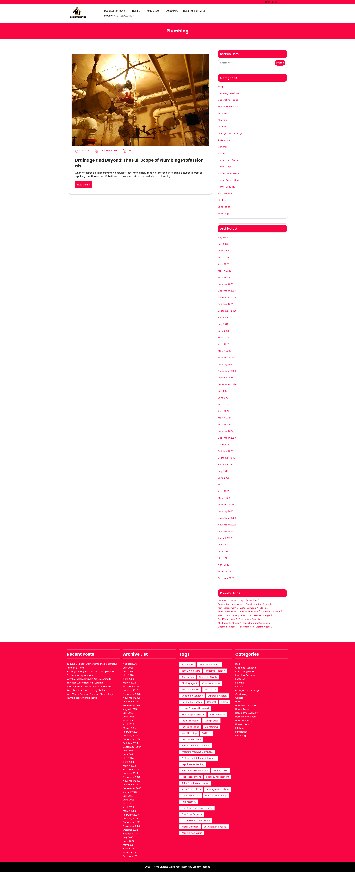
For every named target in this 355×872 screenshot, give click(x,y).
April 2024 (223, 411)
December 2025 (227, 290)
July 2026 (223, 244)
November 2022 (227, 524)
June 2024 (224, 397)
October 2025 (225, 304)
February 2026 (226, 277)
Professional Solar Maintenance (199, 758)
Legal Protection (248, 600)
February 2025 (226, 357)
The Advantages (191, 795)
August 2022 (225, 538)
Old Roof (264, 608)
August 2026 (225, 237)
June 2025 (224, 331)
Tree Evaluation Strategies (259, 604)
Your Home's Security (249, 619)
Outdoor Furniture (271, 611)
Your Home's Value (192, 833)
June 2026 (224, 250)
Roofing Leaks (220, 770)
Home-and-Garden (229, 160)
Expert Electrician (217, 695)
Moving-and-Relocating (118, 15)
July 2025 (223, 324)
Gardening (224, 140)
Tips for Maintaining (216, 795)
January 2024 (225, 431)
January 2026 (225, 284)
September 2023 (227, 457)
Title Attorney (245, 627)
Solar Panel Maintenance (195, 783)
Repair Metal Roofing (193, 764)
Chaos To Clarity (208, 677)
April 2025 (223, 344)
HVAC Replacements (193, 714)
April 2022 (223, 564)
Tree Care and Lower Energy (255, 615)
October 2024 (225, 377)
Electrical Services (228, 106)
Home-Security (226, 186)
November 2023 (227, 444)
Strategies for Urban (228, 623)
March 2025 (224, 351)
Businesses (188, 677)
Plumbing (223, 213)
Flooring (222, 120)
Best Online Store (249, 611)
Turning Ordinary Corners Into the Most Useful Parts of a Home (92, 665)
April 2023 (223, 491)
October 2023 (225, 451)
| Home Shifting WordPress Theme (170, 866)
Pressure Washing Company (197, 751)
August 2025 (225, 317)
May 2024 (223, 404)
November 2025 (227, 297)
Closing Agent (263, 627)
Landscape (172, 11)
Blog (220, 86)
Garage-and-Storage (230, 133)
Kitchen (222, 200)
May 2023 (223, 484)
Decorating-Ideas (114, 11)
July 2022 (223, 544)
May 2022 (223, 558)
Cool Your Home (226, 619)
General (222, 146)
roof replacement (227, 608)
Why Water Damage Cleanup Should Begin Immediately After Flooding (90, 695)
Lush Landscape (190, 727)
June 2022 (224, 551)
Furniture (223, 126)
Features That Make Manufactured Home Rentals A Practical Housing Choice (89, 688)
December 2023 (227, 437)
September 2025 (227, 311)
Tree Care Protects (227, 615)
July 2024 (223, 391)
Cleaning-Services (228, 93)
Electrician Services (192, 695)
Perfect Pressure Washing (196, 745)
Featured (223, 113)
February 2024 (226, 424)
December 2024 (227, 371)
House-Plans (225, 193)
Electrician (210, 689)
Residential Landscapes (230, 604)
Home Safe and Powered (255, 623)
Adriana (86, 150)
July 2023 (223, 471)
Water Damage (248, 608)
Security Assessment (217, 776)
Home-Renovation (228, 180)
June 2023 (224, 478)
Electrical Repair (226, 627)
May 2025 (223, 337)
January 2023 (225, 511)
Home (135, 11)
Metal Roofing (189, 733)
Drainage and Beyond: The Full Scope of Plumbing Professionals (139, 163)
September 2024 (227, 384)
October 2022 (225, 531)
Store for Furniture (227, 611)
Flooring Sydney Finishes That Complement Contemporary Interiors (91, 673)
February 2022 (226, 578)
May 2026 (223, 257)
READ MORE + (83, 184)
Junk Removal (217, 714)
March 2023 (224, 498)
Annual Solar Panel (209, 664)
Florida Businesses (192, 702)
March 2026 (224, 270)
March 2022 (224, 571)
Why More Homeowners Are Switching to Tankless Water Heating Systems (89, 680)
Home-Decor (153, 11)
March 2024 (224, 417)
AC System (187, 664)
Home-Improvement (194, 11)
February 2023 (226, 504)
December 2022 (227, 518)
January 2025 (225, 364)
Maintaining (211, 727)
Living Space (211, 720)
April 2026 (223, 264)
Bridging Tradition (215, 670)
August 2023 (225, 464)
